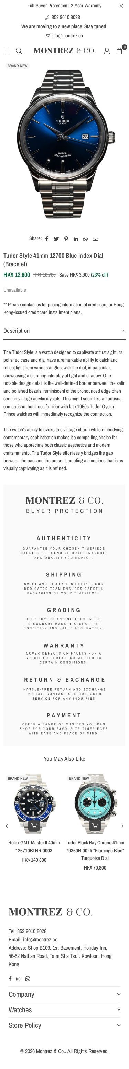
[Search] (19, 50)
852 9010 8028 (65, 17)
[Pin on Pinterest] (66, 238)
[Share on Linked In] (76, 238)
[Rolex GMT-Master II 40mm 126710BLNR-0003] (34, 804)
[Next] (122, 826)
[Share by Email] (95, 238)
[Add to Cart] (34, 825)
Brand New (18, 65)
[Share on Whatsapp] (85, 238)
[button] (119, 50)
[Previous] (7, 826)
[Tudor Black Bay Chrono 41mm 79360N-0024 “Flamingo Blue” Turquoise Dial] (95, 804)
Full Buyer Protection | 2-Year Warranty (64, 5)
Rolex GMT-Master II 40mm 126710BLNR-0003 (34, 846)
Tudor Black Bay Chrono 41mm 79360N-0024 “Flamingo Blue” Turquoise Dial (95, 850)
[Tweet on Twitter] (57, 238)
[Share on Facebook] (47, 238)
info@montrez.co (66, 35)
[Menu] (6, 50)
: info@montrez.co (38, 939)
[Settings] (107, 50)
